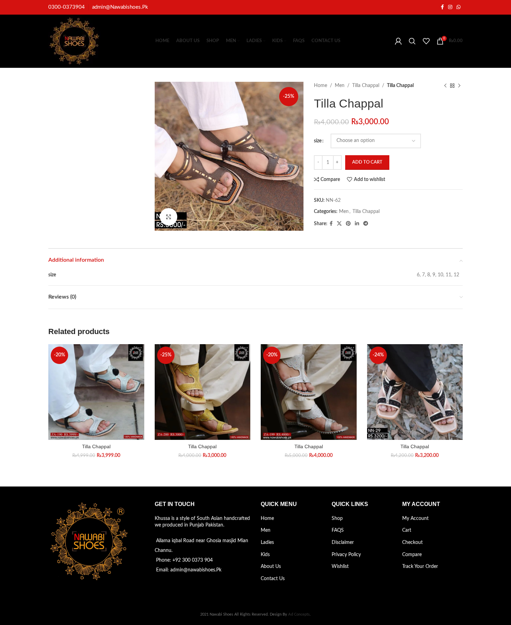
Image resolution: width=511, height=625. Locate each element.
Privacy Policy (346, 554)
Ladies (267, 542)
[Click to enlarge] (168, 217)
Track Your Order (420, 566)
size (318, 141)
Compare (412, 554)
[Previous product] (445, 85)
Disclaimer (343, 542)
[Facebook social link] (442, 7)
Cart (406, 530)
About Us (271, 566)
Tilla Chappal (365, 85)
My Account (415, 518)
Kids (265, 554)
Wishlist (340, 566)
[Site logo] (74, 41)
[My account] (398, 41)
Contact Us (273, 578)
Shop (337, 518)
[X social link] (339, 224)
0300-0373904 (66, 7)
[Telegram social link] (365, 224)
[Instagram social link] (450, 7)
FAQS (338, 530)
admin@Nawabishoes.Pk (120, 7)
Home (320, 85)
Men (339, 85)
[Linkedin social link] (357, 224)
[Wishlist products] (426, 41)
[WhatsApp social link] (458, 7)
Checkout (412, 542)
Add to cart (367, 162)
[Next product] (459, 85)
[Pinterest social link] (348, 224)
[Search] (412, 41)
